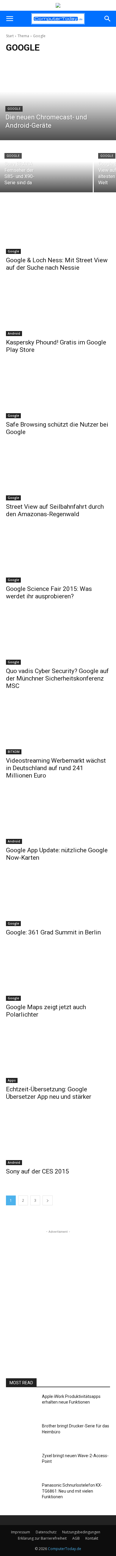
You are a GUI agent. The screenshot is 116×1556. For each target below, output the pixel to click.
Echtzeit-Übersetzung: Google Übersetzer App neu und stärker (48, 1093)
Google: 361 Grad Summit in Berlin (53, 932)
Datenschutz (46, 1532)
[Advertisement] (58, 1293)
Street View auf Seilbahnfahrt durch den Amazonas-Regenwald (55, 510)
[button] (9, 19)
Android (14, 333)
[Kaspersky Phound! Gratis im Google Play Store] (58, 310)
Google (14, 108)
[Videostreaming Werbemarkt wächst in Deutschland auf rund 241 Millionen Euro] (58, 728)
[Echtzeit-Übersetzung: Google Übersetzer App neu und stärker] (58, 1057)
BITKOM (14, 752)
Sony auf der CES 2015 (37, 1171)
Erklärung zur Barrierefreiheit (42, 1538)
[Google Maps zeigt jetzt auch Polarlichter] (58, 975)
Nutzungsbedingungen (81, 1532)
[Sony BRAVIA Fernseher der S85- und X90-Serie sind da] (46, 166)
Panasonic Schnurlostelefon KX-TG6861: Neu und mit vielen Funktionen (72, 1491)
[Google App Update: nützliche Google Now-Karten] (58, 818)
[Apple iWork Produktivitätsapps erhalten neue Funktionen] (21, 1406)
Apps (12, 1080)
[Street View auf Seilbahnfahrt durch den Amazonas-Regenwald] (58, 474)
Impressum (20, 1532)
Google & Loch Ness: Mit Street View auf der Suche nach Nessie (57, 264)
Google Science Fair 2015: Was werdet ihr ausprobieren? (49, 592)
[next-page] (48, 1200)
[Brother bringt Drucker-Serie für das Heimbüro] (21, 1435)
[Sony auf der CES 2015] (58, 1139)
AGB (76, 1538)
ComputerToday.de (64, 1548)
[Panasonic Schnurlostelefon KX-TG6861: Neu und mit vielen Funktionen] (21, 1495)
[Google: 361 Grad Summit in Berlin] (58, 900)
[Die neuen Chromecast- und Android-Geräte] (58, 99)
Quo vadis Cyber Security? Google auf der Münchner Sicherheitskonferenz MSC (57, 678)
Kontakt (91, 1538)
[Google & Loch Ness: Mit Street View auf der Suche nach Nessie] (58, 228)
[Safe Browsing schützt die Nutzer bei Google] (58, 392)
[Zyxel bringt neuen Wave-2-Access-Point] (21, 1465)
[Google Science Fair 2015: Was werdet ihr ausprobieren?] (58, 556)
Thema (23, 35)
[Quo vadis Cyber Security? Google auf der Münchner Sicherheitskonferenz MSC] (58, 639)
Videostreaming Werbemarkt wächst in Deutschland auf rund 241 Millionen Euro (56, 768)
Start (10, 35)
